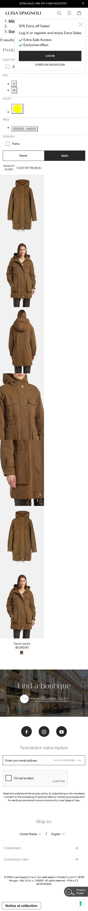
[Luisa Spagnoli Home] (23, 13)
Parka (15, 143)
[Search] (59, 12)
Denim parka (22, 643)
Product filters (9, 167)
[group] (22, 208)
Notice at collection (21, 905)
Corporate (12, 848)
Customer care (16, 859)
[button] (26, 731)
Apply (64, 155)
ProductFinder (80, 891)
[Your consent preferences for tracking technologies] (80, 903)
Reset (24, 155)
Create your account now (50, 63)
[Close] (81, 24)
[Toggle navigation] (69, 12)
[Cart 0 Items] (79, 13)
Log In (50, 56)
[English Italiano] (58, 834)
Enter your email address (21, 760)
